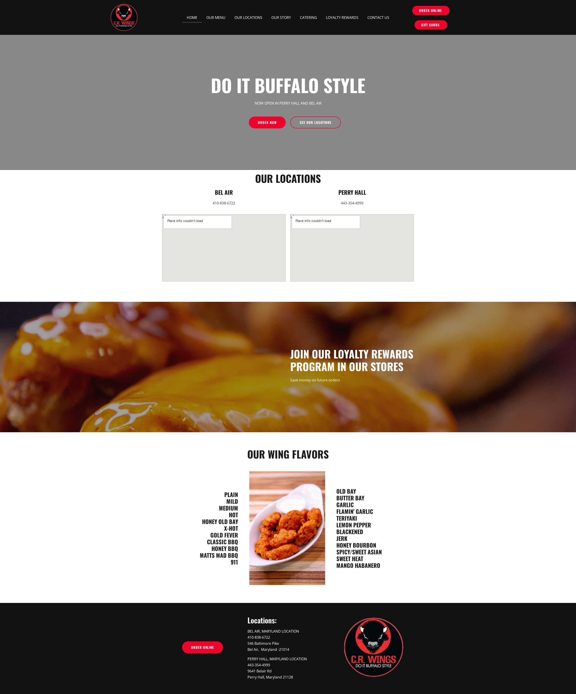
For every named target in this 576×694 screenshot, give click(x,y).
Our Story (281, 17)
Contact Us (378, 17)
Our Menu (215, 17)
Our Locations (248, 17)
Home (192, 17)
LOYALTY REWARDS (342, 17)
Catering (308, 17)
